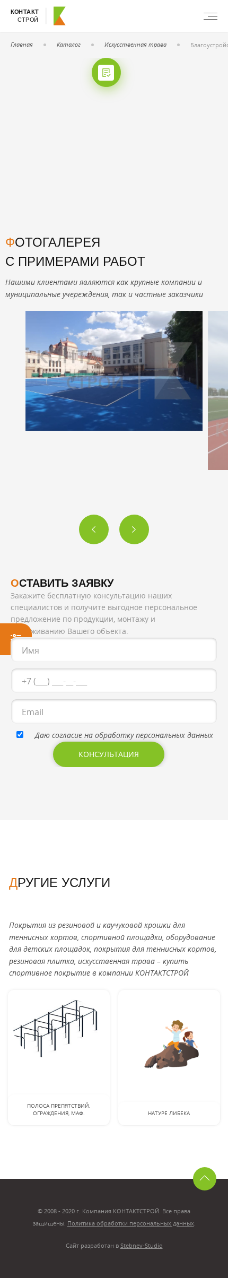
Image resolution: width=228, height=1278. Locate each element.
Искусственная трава (135, 44)
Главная (22, 44)
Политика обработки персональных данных (130, 1223)
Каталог (69, 44)
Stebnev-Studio (141, 1245)
